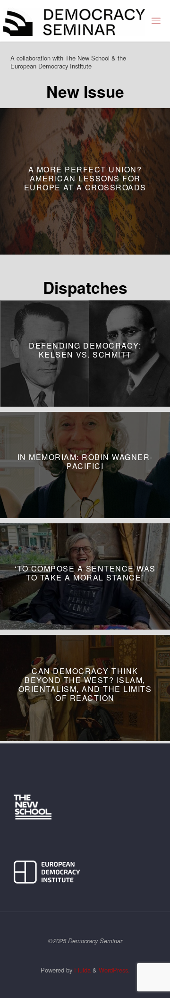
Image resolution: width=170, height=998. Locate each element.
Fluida (81, 969)
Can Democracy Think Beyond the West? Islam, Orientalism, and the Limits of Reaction (85, 684)
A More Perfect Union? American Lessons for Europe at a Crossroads (85, 177)
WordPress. (114, 969)
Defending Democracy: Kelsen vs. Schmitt (85, 350)
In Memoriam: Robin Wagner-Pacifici (85, 461)
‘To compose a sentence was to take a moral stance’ (85, 573)
